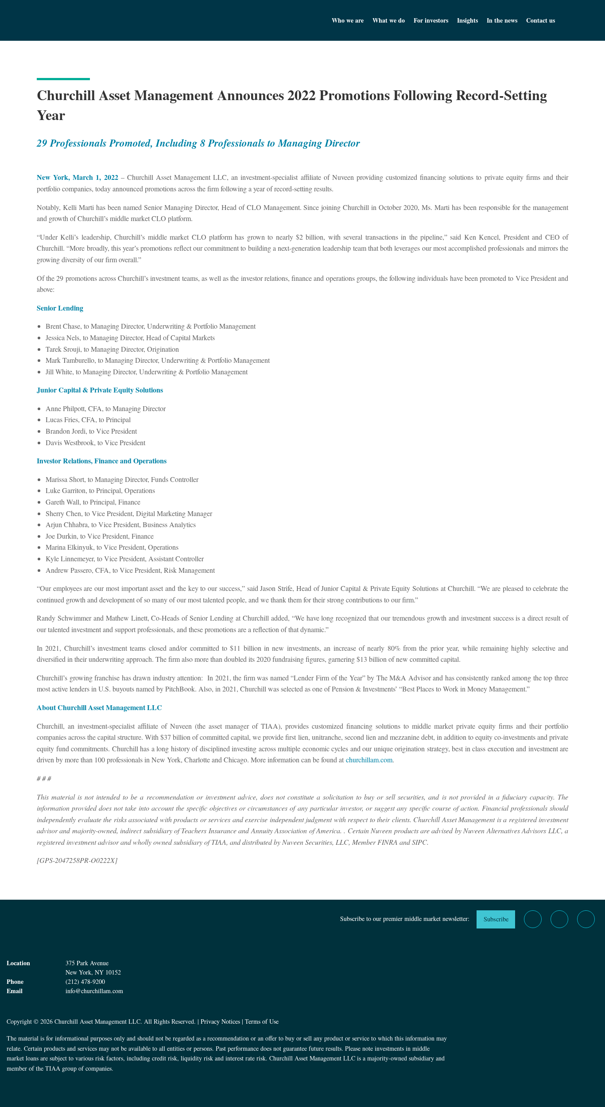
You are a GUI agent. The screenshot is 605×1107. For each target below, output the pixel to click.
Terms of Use (262, 1021)
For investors (431, 20)
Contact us (540, 20)
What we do (388, 20)
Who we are (348, 20)
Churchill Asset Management (103, 20)
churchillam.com (369, 759)
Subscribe (496, 919)
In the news (502, 20)
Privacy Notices (220, 1021)
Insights (467, 20)
